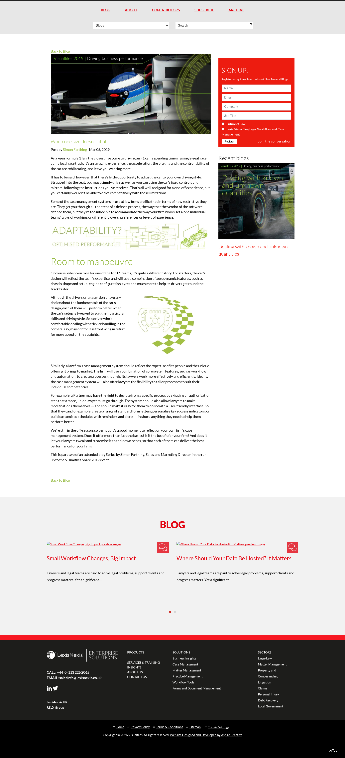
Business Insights (184, 658)
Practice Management (187, 676)
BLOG (105, 10)
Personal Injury (268, 694)
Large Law (265, 658)
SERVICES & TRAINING (143, 662)
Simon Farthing (75, 149)
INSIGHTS (134, 667)
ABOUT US (135, 672)
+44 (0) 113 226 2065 (68, 672)
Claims (262, 688)
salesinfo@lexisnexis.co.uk (74, 677)
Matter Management (186, 670)
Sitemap (195, 727)
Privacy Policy (140, 727)
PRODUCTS (135, 652)
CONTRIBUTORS (166, 10)
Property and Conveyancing (268, 673)
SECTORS (264, 652)
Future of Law (235, 124)
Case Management (185, 664)
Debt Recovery (268, 700)
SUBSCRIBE (204, 10)
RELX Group (55, 707)
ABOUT (131, 10)
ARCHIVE (236, 10)
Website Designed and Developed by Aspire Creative (206, 735)
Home (120, 727)
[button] (170, 612)
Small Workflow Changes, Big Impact (91, 558)
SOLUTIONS (181, 652)
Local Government (270, 706)
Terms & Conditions (169, 727)
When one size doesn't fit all (79, 141)
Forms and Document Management (196, 688)
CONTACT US (137, 677)
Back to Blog (60, 51)
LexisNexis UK (57, 702)
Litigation (264, 682)
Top (334, 750)
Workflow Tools (183, 682)
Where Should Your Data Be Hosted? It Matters (233, 558)
